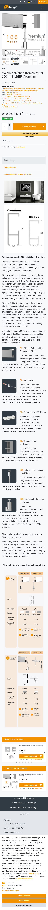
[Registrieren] (25, 2)
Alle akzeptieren (24, 895)
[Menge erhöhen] (9, 125)
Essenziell (10, 883)
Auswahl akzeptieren (24, 905)
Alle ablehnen (24, 900)
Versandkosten (20, 147)
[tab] (24, 160)
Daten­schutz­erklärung (23, 879)
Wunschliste (8, 141)
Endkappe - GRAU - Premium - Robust (17, 96)
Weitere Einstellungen (10, 890)
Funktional (10, 888)
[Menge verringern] (9, 128)
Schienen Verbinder (11, 107)
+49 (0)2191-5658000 (16, 824)
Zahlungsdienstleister (14, 885)
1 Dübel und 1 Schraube (13, 94)
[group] (10, 781)
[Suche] (32, 2)
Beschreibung (9, 160)
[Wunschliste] (36, 2)
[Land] (28, 2)
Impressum (33, 873)
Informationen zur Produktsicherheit (18, 174)
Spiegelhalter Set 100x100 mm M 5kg (31, 745)
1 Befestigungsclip (12, 92)
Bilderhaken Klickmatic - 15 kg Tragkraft (18, 101)
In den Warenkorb (29, 127)
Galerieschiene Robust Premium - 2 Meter (18, 98)
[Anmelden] (20, 2)
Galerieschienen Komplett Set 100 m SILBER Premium (31, 775)
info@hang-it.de (15, 832)
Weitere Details (10, 167)
